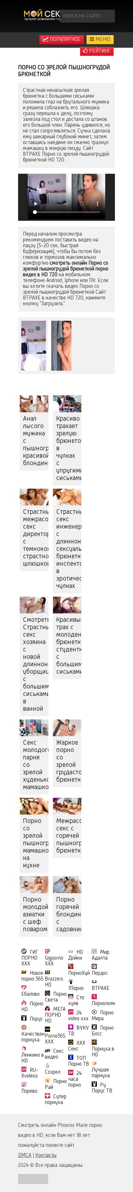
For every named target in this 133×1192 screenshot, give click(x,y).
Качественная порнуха (36, 1037)
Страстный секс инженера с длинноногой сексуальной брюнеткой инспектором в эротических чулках (69, 549)
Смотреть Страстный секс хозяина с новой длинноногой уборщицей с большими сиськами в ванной (35, 664)
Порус (36, 1019)
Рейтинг (99, 51)
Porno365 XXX (55, 1039)
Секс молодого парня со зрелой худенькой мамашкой (35, 765)
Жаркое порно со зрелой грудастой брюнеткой (69, 761)
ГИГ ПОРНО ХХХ (29, 958)
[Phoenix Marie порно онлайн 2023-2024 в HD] (45, 16)
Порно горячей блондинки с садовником (69, 915)
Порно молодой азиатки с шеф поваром (35, 915)
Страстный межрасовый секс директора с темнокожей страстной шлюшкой (35, 538)
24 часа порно (75, 1079)
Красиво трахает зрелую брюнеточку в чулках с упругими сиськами (69, 449)
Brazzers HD (54, 982)
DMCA (24, 1155)
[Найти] (108, 16)
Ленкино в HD (32, 1058)
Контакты (45, 1155)
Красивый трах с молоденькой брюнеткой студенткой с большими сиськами (69, 646)
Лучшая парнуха (101, 1073)
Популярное (64, 39)
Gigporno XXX (54, 961)
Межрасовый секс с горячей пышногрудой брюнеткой (69, 836)
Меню (102, 39)
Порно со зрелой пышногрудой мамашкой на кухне (35, 843)
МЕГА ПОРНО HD (55, 1015)
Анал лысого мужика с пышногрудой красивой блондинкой (35, 441)
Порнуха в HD (103, 1052)
